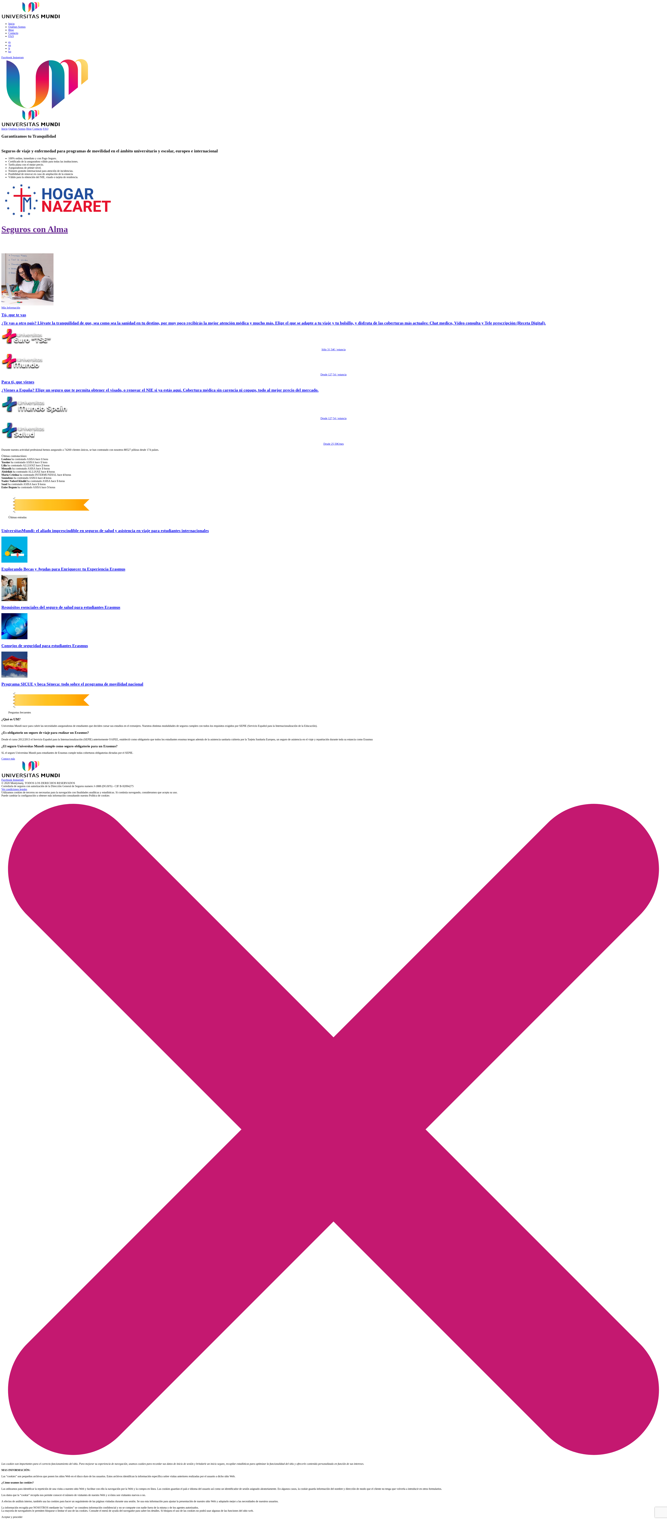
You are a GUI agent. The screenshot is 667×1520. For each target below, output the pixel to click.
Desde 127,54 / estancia (333, 374)
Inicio (11, 23)
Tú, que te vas (13, 315)
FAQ (11, 36)
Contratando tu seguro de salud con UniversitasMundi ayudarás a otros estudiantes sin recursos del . (103, 240)
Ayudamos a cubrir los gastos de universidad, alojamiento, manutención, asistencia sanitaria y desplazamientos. (99, 248)
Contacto (13, 33)
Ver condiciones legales (14, 789)
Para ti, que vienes (17, 382)
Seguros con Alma (34, 229)
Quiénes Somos (17, 26)
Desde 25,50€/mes (333, 443)
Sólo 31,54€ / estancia (334, 349)
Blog (11, 29)
